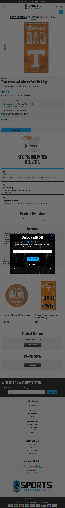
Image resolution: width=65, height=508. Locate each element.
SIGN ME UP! (32, 259)
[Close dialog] (53, 235)
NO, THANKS (32, 264)
